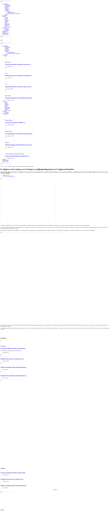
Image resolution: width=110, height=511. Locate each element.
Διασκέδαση (7, 23)
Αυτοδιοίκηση (7, 6)
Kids (6, 22)
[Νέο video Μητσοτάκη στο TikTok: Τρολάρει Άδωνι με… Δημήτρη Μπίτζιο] (10, 130)
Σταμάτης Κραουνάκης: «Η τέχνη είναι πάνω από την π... (18, 86)
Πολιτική (6, 8)
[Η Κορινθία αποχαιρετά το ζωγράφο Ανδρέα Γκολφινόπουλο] (10, 94)
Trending (2, 346)
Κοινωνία (7, 7)
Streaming (7, 20)
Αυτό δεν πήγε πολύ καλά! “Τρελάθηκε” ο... (15, 122)
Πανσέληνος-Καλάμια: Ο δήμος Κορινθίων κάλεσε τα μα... (18, 144)
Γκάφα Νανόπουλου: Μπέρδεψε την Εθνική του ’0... (17, 156)
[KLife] (1, 40)
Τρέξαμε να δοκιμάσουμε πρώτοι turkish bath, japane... (13, 367)
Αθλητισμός (7, 9)
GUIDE (4, 16)
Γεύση (6, 18)
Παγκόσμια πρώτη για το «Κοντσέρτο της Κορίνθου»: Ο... (18, 75)
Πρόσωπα (7, 29)
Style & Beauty (8, 26)
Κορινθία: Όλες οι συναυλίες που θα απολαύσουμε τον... (13, 375)
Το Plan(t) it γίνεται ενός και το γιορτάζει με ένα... (12, 358)
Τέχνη (9, 62)
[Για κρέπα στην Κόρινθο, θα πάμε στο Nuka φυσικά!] (5, 345)
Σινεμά (6, 19)
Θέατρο (6, 21)
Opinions (6, 10)
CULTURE (5, 15)
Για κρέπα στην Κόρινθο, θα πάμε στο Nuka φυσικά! (12, 348)
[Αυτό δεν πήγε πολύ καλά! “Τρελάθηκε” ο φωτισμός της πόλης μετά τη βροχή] (10, 119)
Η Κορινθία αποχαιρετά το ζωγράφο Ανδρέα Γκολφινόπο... (18, 97)
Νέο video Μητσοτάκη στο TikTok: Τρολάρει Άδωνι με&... (19, 133)
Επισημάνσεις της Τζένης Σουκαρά (13, 13)
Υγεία (6, 25)
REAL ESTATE (6, 33)
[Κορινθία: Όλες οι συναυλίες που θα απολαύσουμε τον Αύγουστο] (2, 373)
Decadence (7, 120)
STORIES (5, 27)
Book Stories (7, 24)
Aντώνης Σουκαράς (10, 12)
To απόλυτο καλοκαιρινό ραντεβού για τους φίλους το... (18, 64)
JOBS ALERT (5, 34)
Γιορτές (6, 14)
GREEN (4, 32)
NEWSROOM (5, 4)
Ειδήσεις (6, 62)
